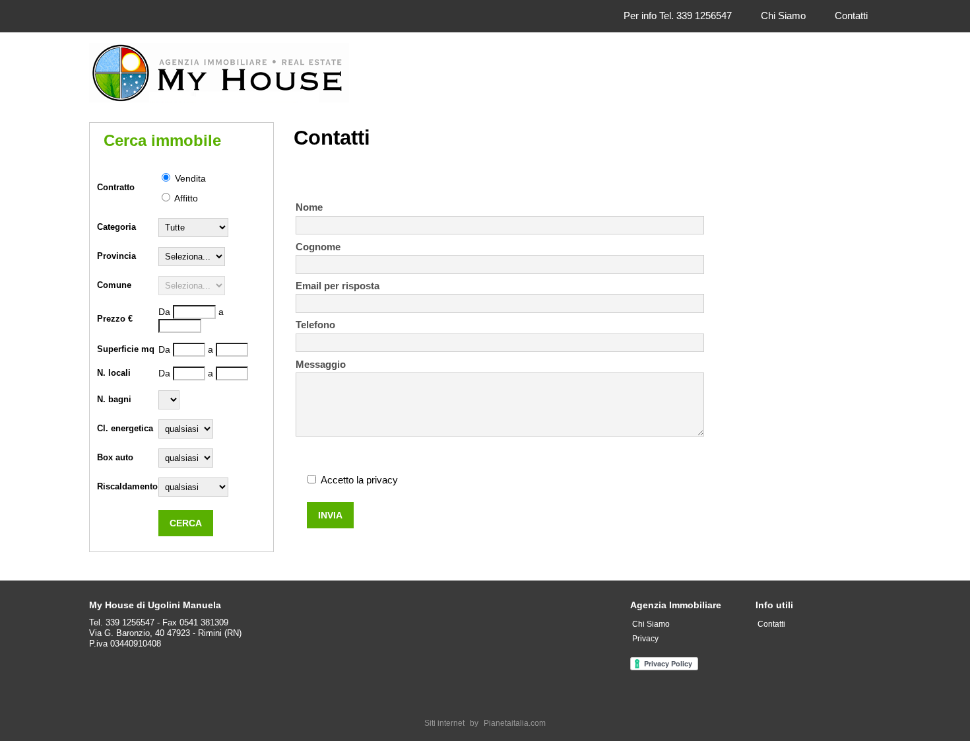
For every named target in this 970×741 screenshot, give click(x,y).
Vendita (189, 178)
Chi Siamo (783, 15)
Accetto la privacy (359, 479)
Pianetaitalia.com (515, 723)
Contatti (851, 15)
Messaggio (321, 364)
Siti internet (444, 723)
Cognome (318, 246)
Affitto (185, 198)
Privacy (645, 638)
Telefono (315, 324)
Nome (309, 207)
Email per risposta (337, 285)
